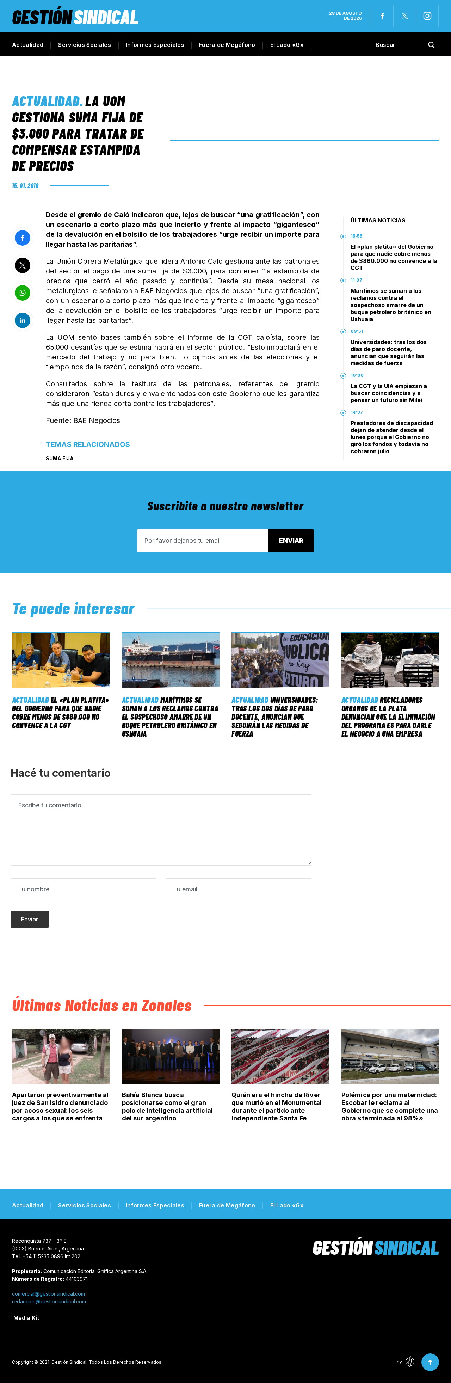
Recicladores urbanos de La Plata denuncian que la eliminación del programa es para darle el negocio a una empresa (388, 716)
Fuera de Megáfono (227, 44)
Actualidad (27, 44)
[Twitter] (405, 16)
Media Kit (26, 1317)
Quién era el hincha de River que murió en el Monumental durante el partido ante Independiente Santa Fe (276, 1106)
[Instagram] (427, 16)
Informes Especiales (155, 44)
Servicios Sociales (84, 44)
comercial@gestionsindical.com (48, 1294)
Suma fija (60, 458)
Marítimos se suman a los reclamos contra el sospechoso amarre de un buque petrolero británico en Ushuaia (391, 304)
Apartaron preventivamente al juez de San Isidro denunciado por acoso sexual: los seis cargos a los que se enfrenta (60, 1106)
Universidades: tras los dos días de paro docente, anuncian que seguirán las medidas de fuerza (389, 352)
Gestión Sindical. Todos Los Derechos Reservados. (107, 1362)
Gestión (75, 16)
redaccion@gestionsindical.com (49, 1301)
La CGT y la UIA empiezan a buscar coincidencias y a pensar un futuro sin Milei (389, 393)
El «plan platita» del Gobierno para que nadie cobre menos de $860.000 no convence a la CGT (394, 257)
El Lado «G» (287, 44)
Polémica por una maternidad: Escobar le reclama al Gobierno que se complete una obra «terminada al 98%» (389, 1106)
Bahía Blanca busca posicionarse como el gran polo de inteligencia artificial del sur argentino (167, 1106)
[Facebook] (382, 16)
